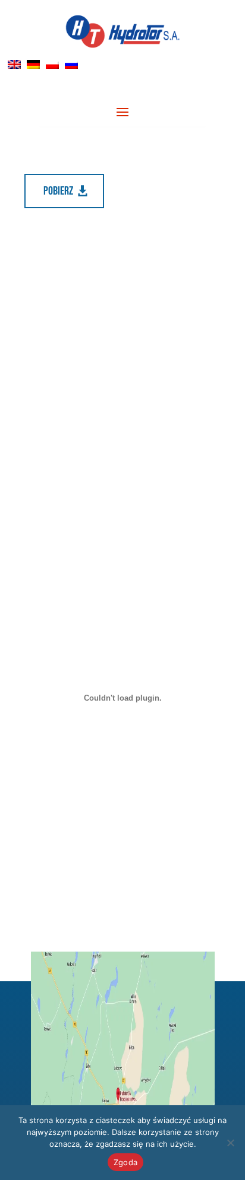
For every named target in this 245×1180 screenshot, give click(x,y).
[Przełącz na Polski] (52, 64)
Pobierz (58, 191)
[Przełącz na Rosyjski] (71, 64)
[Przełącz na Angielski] (14, 64)
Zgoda (125, 1162)
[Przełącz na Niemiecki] (33, 64)
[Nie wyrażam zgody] (230, 1143)
